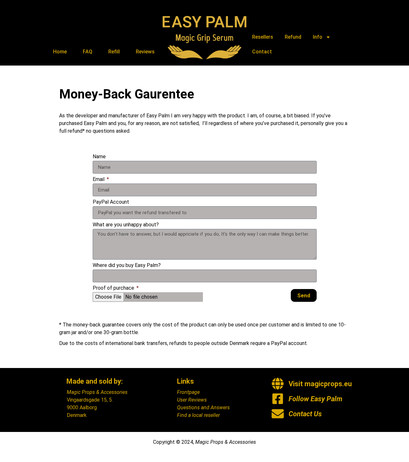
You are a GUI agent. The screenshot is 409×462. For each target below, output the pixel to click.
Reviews (145, 52)
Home (60, 52)
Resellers (262, 37)
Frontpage (188, 392)
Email (99, 179)
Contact (262, 52)
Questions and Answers (203, 407)
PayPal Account (111, 202)
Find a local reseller (198, 415)
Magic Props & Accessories (97, 392)
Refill (114, 52)
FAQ (87, 52)
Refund (293, 37)
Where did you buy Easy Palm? (127, 265)
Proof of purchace (114, 288)
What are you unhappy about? (126, 225)
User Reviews (192, 400)
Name (99, 157)
